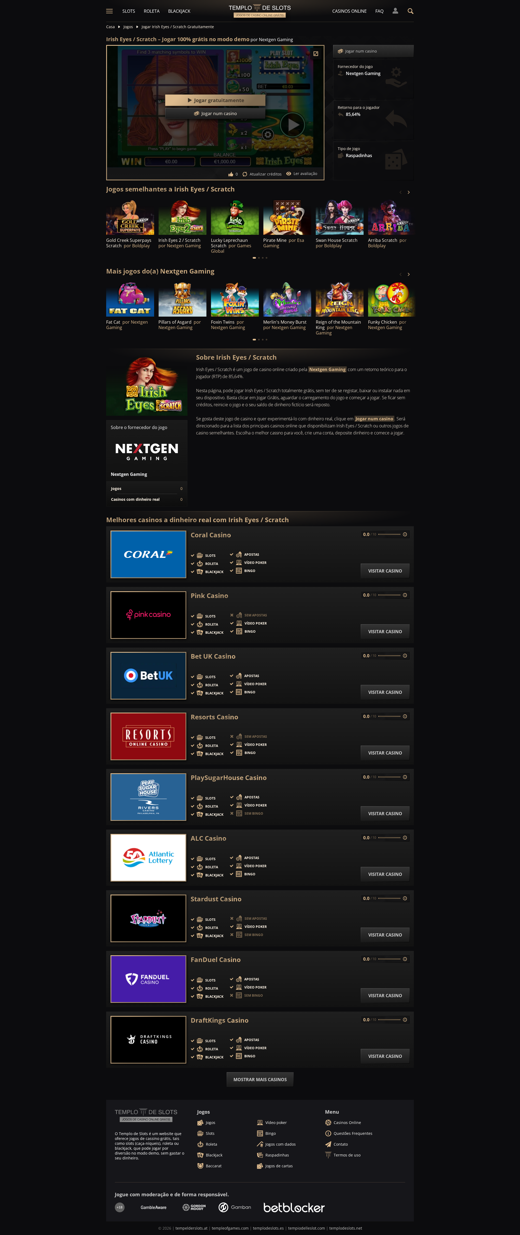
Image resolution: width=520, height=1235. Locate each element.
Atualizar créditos (266, 174)
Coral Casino (211, 535)
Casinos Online (349, 11)
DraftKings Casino (220, 1020)
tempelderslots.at (191, 1228)
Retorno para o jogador (359, 107)
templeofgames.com (230, 1228)
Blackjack (179, 11)
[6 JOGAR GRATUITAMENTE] (182, 298)
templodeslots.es (268, 1228)
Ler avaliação (305, 173)
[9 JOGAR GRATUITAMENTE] (287, 216)
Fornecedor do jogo (355, 66)
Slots (128, 11)
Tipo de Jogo (349, 148)
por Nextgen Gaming (272, 40)
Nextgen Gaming (327, 369)
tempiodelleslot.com (306, 1228)
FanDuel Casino (216, 959)
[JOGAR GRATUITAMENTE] (130, 216)
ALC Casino (208, 838)
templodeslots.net (345, 1228)
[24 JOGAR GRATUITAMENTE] (235, 216)
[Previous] (401, 192)
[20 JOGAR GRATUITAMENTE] (287, 298)
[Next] (408, 192)
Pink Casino (209, 595)
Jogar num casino (361, 51)
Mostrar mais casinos (260, 1080)
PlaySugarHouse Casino (229, 777)
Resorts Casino (214, 717)
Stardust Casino (216, 899)
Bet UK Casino (213, 656)
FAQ (379, 11)
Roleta (152, 11)
